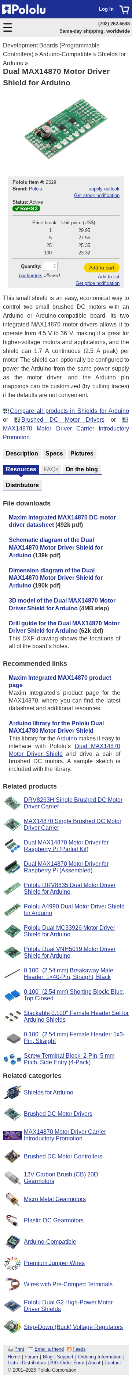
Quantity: (31, 266)
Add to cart (101, 268)
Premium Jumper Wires (54, 1263)
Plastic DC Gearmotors (54, 1220)
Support (65, 1357)
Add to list (109, 276)
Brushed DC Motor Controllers (63, 1156)
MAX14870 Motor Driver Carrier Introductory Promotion (65, 1135)
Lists (13, 1362)
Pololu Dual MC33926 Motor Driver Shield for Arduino (69, 931)
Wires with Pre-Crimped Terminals (68, 1284)
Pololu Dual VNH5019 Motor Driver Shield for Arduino (69, 952)
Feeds (79, 1349)
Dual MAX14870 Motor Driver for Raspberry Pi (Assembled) (66, 867)
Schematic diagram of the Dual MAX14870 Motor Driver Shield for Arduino (56, 547)
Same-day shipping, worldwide (94, 31)
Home (14, 1357)
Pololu (35, 189)
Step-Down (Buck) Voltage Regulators (73, 1327)
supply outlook (104, 189)
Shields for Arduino (48, 1092)
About (94, 1362)
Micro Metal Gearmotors (55, 1199)
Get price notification (98, 283)
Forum (31, 1357)
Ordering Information (100, 1357)
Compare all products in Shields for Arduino (69, 411)
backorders (31, 275)
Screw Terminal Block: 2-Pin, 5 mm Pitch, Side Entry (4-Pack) (69, 1059)
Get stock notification (97, 195)
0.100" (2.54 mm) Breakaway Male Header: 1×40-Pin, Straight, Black (68, 973)
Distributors (34, 1362)
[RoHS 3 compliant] (26, 209)
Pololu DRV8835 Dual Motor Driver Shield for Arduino (69, 888)
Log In (106, 9)
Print (19, 1349)
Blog (47, 1357)
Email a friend (49, 1349)
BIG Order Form (67, 1362)
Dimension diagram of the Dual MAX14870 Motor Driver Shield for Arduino (56, 578)
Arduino (66, 738)
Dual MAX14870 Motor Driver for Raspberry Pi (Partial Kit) (66, 845)
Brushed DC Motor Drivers (62, 420)
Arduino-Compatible (65, 54)
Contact (112, 1362)
